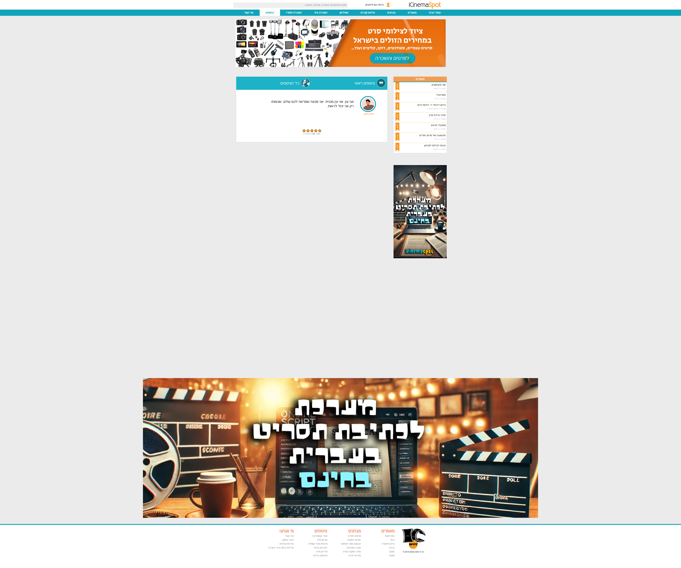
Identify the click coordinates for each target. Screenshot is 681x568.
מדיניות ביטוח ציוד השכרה (281, 547)
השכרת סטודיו (294, 12)
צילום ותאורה (388, 543)
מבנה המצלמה (354, 547)
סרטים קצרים (368, 12)
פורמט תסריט (354, 536)
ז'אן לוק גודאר (320, 547)
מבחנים (391, 12)
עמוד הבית (435, 12)
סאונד (392, 555)
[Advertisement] (424, 317)
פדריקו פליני (321, 551)
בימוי (392, 540)
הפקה (392, 551)
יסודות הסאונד (354, 540)
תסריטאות (390, 536)
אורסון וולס (322, 540)
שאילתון (344, 12)
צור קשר (248, 12)
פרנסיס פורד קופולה (317, 543)
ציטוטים (270, 12)
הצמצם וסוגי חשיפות (351, 543)
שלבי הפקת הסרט (352, 551)
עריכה (392, 547)
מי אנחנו (286, 531)
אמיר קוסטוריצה (319, 536)
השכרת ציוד (320, 12)
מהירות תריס (355, 555)
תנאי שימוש (288, 540)
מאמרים (412, 12)
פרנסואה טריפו (320, 555)
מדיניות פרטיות (286, 543)
